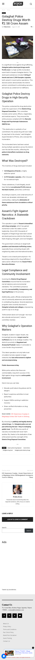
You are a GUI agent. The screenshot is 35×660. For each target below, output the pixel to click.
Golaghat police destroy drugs (22, 450)
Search (4, 527)
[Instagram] (9, 615)
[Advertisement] (17, 567)
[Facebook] (4, 31)
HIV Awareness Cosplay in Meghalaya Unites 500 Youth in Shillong (9, 475)
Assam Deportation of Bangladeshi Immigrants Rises (25, 475)
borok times (27, 448)
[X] (8, 31)
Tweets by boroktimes (9, 589)
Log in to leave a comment (17, 519)
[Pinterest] (13, 31)
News (8, 10)
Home (3, 10)
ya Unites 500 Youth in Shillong (18, 416)
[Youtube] (20, 615)
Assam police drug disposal (14, 448)
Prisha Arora (7, 27)
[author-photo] (17, 494)
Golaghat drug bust (8, 450)
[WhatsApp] (17, 31)
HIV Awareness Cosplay (19, 414)
